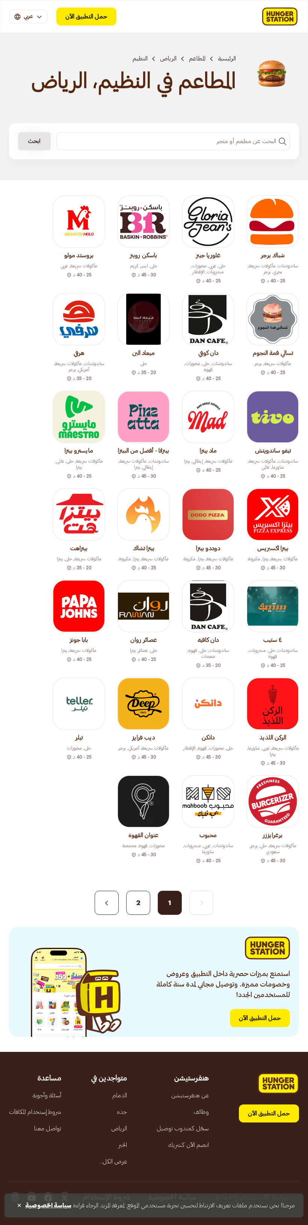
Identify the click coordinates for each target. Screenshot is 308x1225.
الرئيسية (227, 59)
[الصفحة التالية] (107, 903)
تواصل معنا (47, 1128)
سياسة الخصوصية (48, 1205)
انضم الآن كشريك (188, 1145)
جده (122, 1112)
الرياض (168, 59)
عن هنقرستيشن (190, 1095)
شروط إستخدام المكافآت (35, 1112)
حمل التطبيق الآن (86, 17)
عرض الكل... (113, 1162)
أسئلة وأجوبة (47, 1095)
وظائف (201, 1112)
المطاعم (197, 59)
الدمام (119, 1095)
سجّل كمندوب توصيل (183, 1128)
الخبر (122, 1145)
